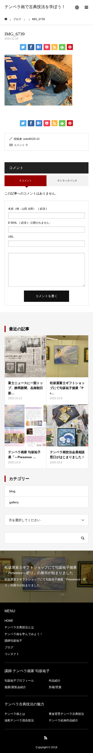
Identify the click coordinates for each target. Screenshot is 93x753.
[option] (46, 577)
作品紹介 (54, 680)
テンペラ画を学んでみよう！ (24, 634)
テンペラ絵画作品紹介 (63, 720)
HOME (9, 620)
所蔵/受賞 (55, 687)
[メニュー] (86, 7)
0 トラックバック (67, 180)
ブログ (9, 647)
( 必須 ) (27, 208)
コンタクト (12, 654)
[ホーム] (6, 19)
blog (12, 491)
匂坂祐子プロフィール (19, 680)
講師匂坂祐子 (13, 640)
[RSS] (46, 737)
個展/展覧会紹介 (15, 687)
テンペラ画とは (15, 713)
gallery (14, 502)
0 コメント (26, 180)
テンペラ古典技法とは (19, 627)
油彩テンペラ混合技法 (19, 720)
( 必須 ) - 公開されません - (29, 222)
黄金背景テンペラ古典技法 (66, 713)
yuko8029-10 (31, 139)
